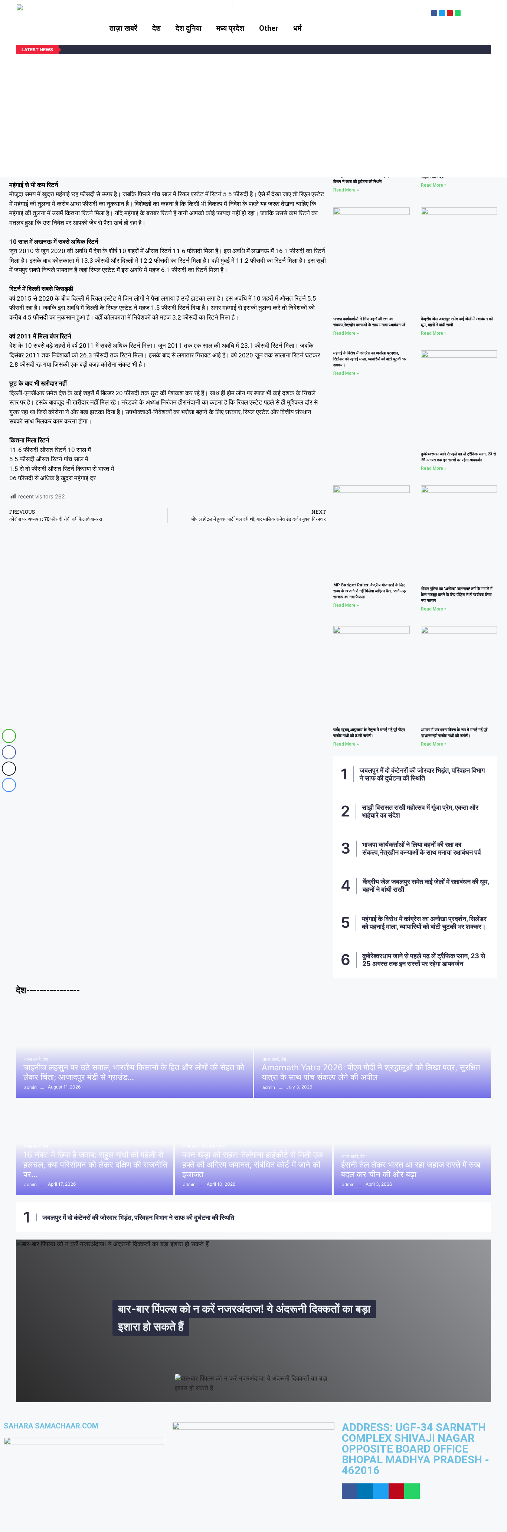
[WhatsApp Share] (9, 736)
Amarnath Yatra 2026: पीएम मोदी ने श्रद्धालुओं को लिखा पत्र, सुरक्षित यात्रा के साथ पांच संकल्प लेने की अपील (371, 1072)
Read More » (346, 190)
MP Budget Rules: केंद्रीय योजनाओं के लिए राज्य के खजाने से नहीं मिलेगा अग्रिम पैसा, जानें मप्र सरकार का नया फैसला (369, 591)
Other (268, 28)
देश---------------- (48, 990)
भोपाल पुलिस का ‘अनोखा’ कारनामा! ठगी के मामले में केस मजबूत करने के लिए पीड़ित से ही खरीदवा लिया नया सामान (457, 594)
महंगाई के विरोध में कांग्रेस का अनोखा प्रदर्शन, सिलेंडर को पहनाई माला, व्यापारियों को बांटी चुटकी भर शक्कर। (369, 359)
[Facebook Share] (9, 752)
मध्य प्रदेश (230, 28)
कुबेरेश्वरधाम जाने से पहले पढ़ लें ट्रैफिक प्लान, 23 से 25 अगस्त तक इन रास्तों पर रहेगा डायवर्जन (423, 960)
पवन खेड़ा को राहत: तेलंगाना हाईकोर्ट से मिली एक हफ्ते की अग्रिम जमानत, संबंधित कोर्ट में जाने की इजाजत (252, 1164)
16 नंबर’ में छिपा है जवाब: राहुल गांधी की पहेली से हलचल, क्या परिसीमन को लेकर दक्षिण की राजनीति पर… (95, 1164)
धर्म (297, 28)
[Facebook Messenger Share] (9, 785)
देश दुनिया (189, 28)
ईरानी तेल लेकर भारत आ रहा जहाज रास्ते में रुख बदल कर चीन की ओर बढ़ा (410, 1169)
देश (156, 28)
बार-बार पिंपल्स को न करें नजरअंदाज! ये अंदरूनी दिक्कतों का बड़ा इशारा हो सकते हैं (244, 1317)
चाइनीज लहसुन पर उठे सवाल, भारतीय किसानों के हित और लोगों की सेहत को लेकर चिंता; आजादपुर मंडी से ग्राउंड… (133, 1072)
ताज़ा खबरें (123, 28)
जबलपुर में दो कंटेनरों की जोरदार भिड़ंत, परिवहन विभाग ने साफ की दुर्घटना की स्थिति (422, 774)
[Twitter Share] (9, 769)
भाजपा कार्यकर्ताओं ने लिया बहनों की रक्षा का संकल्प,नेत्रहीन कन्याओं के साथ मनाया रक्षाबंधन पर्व (421, 849)
